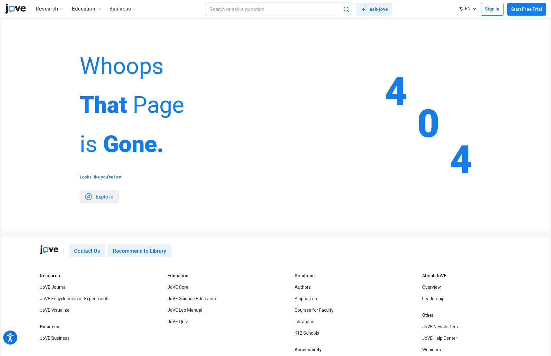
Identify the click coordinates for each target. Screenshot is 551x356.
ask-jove (379, 9)
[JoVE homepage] (49, 249)
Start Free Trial (526, 9)
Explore (105, 197)
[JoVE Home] (15, 9)
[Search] (346, 9)
